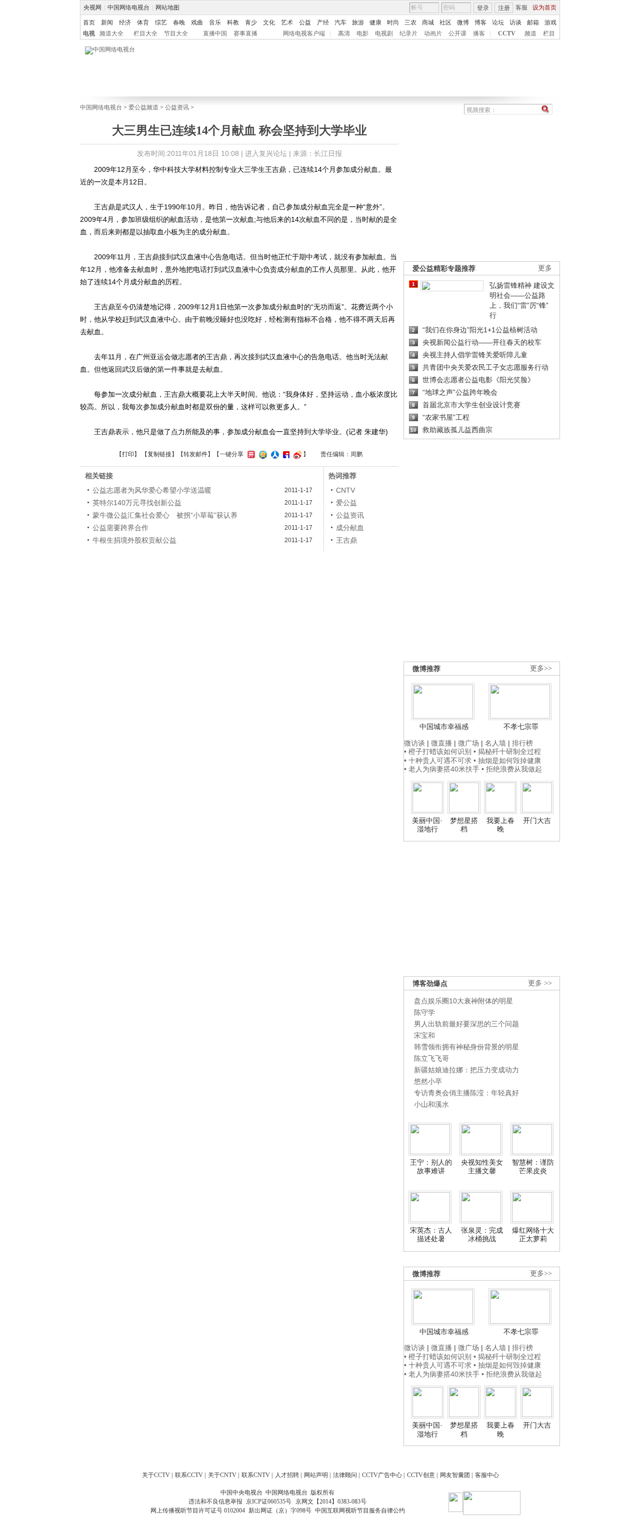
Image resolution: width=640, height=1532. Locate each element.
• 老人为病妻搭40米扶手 (442, 769)
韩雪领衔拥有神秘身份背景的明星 (466, 1047)
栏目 (549, 33)
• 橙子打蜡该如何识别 (438, 752)
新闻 (107, 22)
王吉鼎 (346, 540)
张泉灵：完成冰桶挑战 (482, 1234)
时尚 (393, 22)
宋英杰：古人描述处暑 (431, 1234)
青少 (251, 22)
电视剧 (384, 33)
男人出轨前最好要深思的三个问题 (466, 1024)
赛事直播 (246, 33)
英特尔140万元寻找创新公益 (137, 503)
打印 (128, 454)
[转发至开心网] (250, 454)
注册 (504, 7)
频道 (530, 33)
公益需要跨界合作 (120, 528)
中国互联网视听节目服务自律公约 (360, 1510)
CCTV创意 (421, 1475)
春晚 (179, 22)
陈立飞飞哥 (431, 1058)
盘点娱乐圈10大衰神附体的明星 (463, 1001)
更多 (545, 268)
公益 (305, 22)
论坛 (498, 22)
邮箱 (533, 22)
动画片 (433, 33)
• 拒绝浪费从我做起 (512, 769)
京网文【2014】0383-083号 (331, 1501)
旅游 (358, 22)
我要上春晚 (500, 824)
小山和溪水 (431, 1104)
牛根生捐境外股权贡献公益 (134, 540)
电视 (89, 33)
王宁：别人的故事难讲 (431, 1166)
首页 (89, 22)
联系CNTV (256, 1475)
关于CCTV (156, 1475)
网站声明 (316, 1475)
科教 (233, 22)
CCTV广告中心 (382, 1475)
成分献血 (350, 528)
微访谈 (414, 743)
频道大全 (112, 33)
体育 (143, 22)
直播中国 (215, 33)
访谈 (516, 22)
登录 (483, 7)
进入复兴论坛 (266, 153)
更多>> (541, 668)
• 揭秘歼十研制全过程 (507, 752)
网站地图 (168, 7)
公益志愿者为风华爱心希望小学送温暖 (152, 490)
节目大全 (176, 33)
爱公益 (346, 503)
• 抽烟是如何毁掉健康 (507, 761)
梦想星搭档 (464, 824)
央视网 (93, 7)
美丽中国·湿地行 (427, 824)
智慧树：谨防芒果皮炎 (533, 1166)
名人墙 (495, 743)
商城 (428, 22)
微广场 (468, 743)
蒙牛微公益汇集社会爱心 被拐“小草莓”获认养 (165, 515)
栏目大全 (146, 33)
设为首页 (544, 7)
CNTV (345, 490)
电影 (362, 33)
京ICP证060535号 (269, 1501)
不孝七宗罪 (521, 727)
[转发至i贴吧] (285, 454)
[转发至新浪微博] (296, 454)
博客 (480, 22)
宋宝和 (424, 1035)
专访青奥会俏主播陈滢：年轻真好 (466, 1093)
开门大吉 (537, 820)
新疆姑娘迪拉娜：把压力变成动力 (466, 1070)
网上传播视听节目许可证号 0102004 (197, 1510)
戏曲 (197, 22)
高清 (344, 33)
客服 (522, 7)
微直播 (441, 743)
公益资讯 (177, 107)
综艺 (161, 22)
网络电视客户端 (304, 33)
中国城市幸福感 (444, 727)
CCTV (507, 33)
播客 (479, 33)
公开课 (457, 33)
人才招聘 (287, 1475)
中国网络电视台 (129, 7)
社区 (446, 22)
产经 (323, 22)
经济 (125, 22)
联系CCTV (189, 1475)
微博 (463, 22)
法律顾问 (345, 1475)
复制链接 (160, 454)
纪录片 (409, 33)
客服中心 (487, 1475)
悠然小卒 (428, 1081)
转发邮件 (196, 454)
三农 (410, 22)
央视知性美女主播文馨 (482, 1166)
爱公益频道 (143, 107)
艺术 (287, 22)
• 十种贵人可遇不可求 (439, 761)
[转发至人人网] (273, 454)
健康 (376, 22)
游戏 (550, 22)
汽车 (340, 22)
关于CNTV (222, 1475)
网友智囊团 (455, 1475)
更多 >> (540, 983)
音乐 (215, 22)
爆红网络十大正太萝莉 (533, 1234)
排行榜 (522, 743)
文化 (269, 22)
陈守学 (424, 1012)
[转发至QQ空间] (261, 454)
